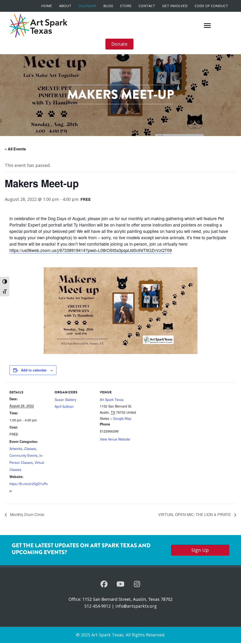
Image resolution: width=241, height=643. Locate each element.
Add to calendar (34, 370)
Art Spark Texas (112, 399)
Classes (30, 448)
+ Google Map (120, 418)
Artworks (15, 448)
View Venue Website (115, 439)
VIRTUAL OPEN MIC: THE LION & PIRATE (195, 514)
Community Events (23, 455)
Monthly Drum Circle (26, 514)
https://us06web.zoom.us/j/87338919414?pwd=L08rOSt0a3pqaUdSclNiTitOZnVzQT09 (90, 250)
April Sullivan (64, 406)
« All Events (15, 149)
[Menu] (207, 26)
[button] (104, 584)
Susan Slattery (65, 399)
